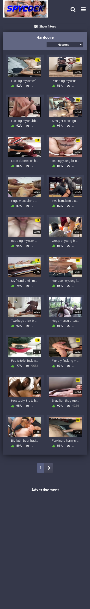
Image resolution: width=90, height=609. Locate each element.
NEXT (48, 468)
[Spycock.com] (27, 8)
